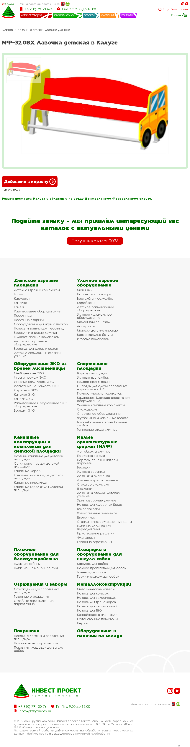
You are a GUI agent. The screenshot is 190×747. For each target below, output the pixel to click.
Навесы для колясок (93, 593)
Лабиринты (86, 326)
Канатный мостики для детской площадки (38, 476)
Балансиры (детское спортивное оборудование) (103, 399)
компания (107, 15)
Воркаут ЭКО (24, 410)
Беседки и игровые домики (35, 332)
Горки (18, 294)
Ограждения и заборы (41, 584)
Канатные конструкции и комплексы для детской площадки (37, 444)
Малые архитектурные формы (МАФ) (97, 442)
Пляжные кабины (27, 563)
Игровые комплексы (93, 338)
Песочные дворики (29, 319)
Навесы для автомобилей (97, 606)
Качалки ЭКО (24, 394)
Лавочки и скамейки (93, 475)
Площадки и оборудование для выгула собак (99, 554)
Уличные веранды (91, 471)
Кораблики (85, 302)
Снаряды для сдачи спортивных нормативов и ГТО (102, 387)
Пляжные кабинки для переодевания (94, 527)
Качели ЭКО (23, 398)
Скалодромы (87, 409)
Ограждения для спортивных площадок (36, 590)
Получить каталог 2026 (95, 240)
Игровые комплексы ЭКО (34, 381)
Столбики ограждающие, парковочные (34, 602)
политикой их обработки (92, 733)
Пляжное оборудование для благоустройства (36, 554)
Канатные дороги (27, 470)
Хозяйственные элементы (97, 513)
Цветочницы (86, 517)
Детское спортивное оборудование (30, 342)
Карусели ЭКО (26, 390)
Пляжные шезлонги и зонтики (36, 567)
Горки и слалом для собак (98, 576)
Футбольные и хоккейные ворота (103, 417)
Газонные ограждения (94, 541)
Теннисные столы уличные (97, 429)
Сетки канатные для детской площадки (36, 465)
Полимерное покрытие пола (36, 643)
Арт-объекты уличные (93, 451)
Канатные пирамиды (30, 482)
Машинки (84, 289)
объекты (89, 15)
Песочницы (23, 315)
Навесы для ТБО (89, 610)
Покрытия (26, 630)
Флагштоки (86, 537)
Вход (166, 9)
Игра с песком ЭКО (30, 377)
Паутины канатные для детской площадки (38, 457)
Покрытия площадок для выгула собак (38, 649)
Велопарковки (88, 508)
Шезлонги (84, 488)
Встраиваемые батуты (95, 334)
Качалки (20, 302)
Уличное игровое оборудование (97, 282)
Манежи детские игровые (97, 330)
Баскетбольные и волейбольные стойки (102, 423)
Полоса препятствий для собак (101, 567)
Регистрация (179, 9)
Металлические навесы (95, 589)
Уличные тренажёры (93, 377)
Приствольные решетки (95, 533)
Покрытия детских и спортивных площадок (39, 637)
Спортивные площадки (92, 365)
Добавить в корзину (26, 181)
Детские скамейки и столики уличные (37, 354)
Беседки (83, 467)
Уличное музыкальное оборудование (94, 316)
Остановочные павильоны (97, 618)
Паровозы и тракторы (94, 294)
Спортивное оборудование (99, 413)
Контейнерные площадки (97, 614)
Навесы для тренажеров (96, 601)
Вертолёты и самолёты (95, 298)
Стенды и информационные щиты (104, 521)
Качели (19, 307)
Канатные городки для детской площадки (38, 488)
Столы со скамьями (93, 484)
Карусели (22, 298)
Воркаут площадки (92, 373)
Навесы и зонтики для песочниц (39, 328)
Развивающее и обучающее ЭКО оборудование (40, 404)
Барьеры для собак (92, 563)
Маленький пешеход (93, 321)
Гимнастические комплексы (36, 336)
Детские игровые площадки (36, 282)
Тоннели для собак (92, 572)
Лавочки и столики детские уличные (43, 30)
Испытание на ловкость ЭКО (36, 385)
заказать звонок (64, 15)
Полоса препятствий (93, 381)
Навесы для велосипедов (96, 597)
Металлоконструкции (104, 584)
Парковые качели (91, 455)
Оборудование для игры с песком (41, 324)
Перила (83, 623)
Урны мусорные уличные (96, 500)
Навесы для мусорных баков (99, 504)
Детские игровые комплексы (37, 289)
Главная (7, 30)
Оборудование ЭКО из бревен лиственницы (40, 365)
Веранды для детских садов (36, 348)
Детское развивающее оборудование (95, 308)
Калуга (9, 3)
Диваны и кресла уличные (97, 480)
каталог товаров (31, 15)
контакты (127, 15)
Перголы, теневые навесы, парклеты (98, 461)
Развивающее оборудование (37, 311)
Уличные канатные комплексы (101, 405)
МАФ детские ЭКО (29, 373)
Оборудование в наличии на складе (99, 633)
